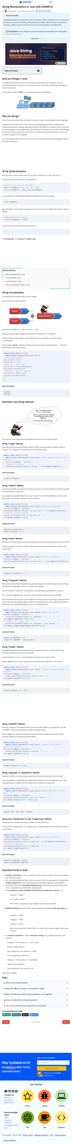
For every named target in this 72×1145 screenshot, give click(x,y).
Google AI (35, 1014)
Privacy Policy (28, 1135)
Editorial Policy (60, 1135)
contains (18, 657)
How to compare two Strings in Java (18, 285)
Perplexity (17, 1014)
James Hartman (12, 11)
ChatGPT (7, 1014)
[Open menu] (51, 2)
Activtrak (7, 1123)
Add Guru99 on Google (44, 11)
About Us (7, 1097)
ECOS (6, 1118)
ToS (51, 1135)
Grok (26, 1014)
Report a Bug (36, 1022)
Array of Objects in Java (13, 278)
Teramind (7, 1120)
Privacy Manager (10, 1140)
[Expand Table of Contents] (38, 71)
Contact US (8, 1100)
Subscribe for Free (51, 1068)
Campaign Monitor (11, 1125)
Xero (6, 1128)
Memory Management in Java (15, 274)
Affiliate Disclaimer (41, 1135)
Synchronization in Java (13, 281)
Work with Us (9, 1102)
